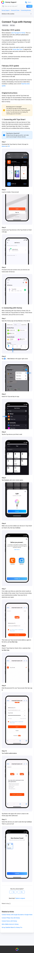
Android (4, 146)
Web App (12, 25)
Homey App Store (17, 49)
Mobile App (5, 25)
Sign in (29, 2)
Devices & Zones (15, 10)
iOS (9, 146)
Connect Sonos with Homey (9, 921)
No (22, 892)
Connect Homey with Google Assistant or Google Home (17, 914)
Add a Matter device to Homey (10, 924)
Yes (14, 892)
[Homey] (17, 949)
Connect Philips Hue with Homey (11, 918)
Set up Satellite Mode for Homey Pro (12, 927)
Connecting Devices (26, 10)
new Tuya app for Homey (18, 33)
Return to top (5, 903)
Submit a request (20, 898)
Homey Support (6, 10)
